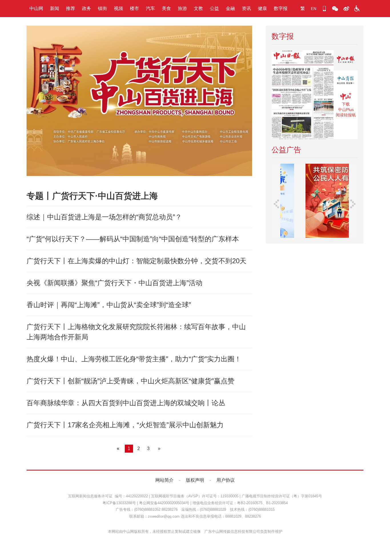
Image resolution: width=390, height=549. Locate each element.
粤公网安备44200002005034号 (164, 503)
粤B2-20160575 (249, 503)
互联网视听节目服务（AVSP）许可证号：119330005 (194, 496)
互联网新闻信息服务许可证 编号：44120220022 (108, 496)
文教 (198, 8)
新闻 (54, 8)
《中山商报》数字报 (346, 80)
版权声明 (195, 480)
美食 (166, 8)
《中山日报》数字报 (346, 60)
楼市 (134, 8)
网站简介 (164, 480)
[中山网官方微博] (346, 8)
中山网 (36, 8)
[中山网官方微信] (335, 8)
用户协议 (225, 480)
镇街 (102, 8)
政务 (86, 8)
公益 (214, 8)
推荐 (70, 8)
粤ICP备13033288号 (119, 503)
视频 (118, 8)
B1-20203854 (277, 503)
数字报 (281, 8)
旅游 (182, 8)
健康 (262, 8)
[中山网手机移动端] (324, 8)
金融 (230, 8)
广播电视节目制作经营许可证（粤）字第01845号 (282, 496)
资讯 (246, 8)
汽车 (150, 8)
